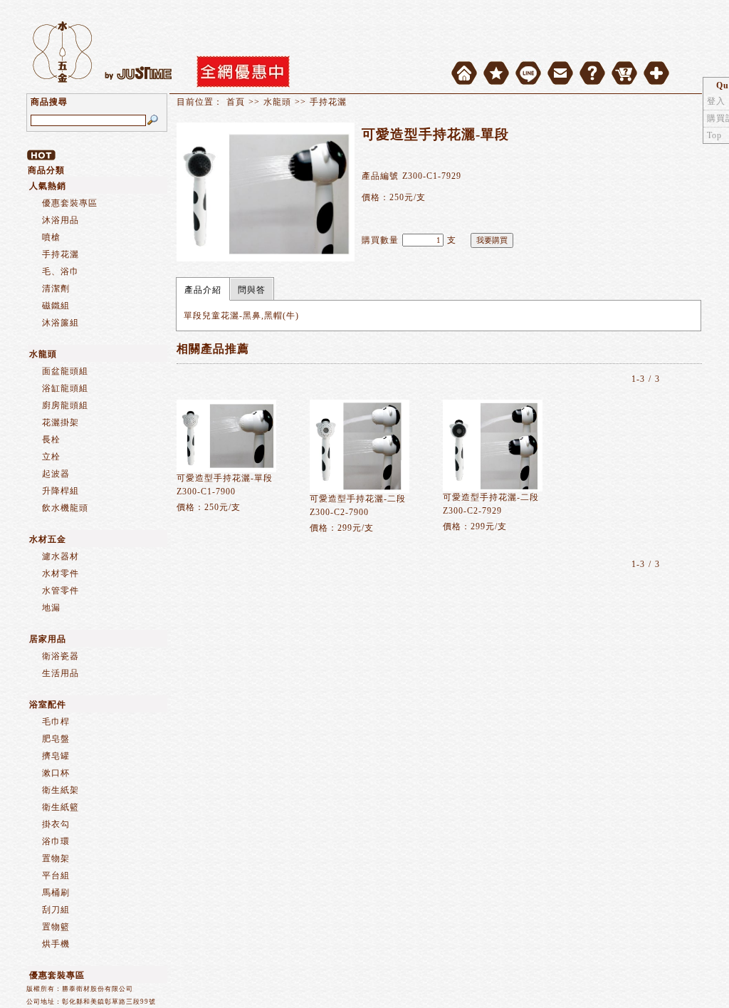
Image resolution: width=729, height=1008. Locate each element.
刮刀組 (56, 910)
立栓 (51, 457)
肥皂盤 (56, 739)
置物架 (56, 858)
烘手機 (56, 944)
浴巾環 (56, 841)
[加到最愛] (496, 69)
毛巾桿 (56, 722)
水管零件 (60, 591)
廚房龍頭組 (65, 405)
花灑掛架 (60, 422)
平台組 (56, 875)
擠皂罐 (56, 756)
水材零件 (60, 573)
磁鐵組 (56, 306)
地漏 (51, 608)
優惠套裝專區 (70, 203)
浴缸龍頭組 (65, 388)
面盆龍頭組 (65, 371)
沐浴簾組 (60, 323)
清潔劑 (56, 288)
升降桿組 (60, 491)
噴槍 (51, 237)
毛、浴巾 (60, 271)
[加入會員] (656, 73)
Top (714, 135)
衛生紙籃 (60, 807)
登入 (716, 101)
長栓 (51, 440)
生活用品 (60, 673)
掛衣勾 (56, 824)
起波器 (56, 474)
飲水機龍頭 (65, 508)
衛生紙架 (60, 790)
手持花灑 (60, 254)
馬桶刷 (56, 893)
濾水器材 (60, 556)
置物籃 (56, 927)
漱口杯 (56, 773)
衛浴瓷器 (60, 656)
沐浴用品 (60, 220)
